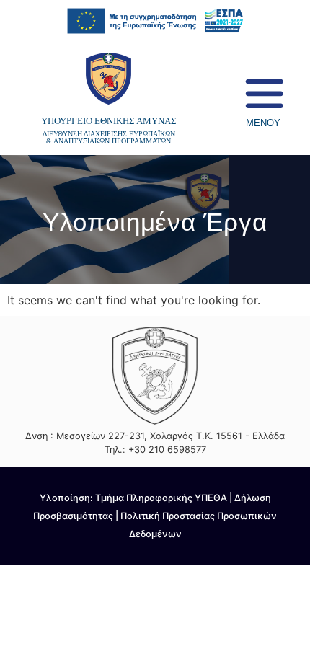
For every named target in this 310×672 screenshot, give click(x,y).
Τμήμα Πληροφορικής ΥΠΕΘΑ (161, 497)
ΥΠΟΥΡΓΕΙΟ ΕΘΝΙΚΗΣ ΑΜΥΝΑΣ (109, 121)
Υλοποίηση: (67, 497)
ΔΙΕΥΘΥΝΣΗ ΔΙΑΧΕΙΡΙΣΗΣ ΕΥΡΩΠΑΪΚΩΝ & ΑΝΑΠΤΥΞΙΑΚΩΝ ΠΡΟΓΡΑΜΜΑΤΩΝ (109, 137)
